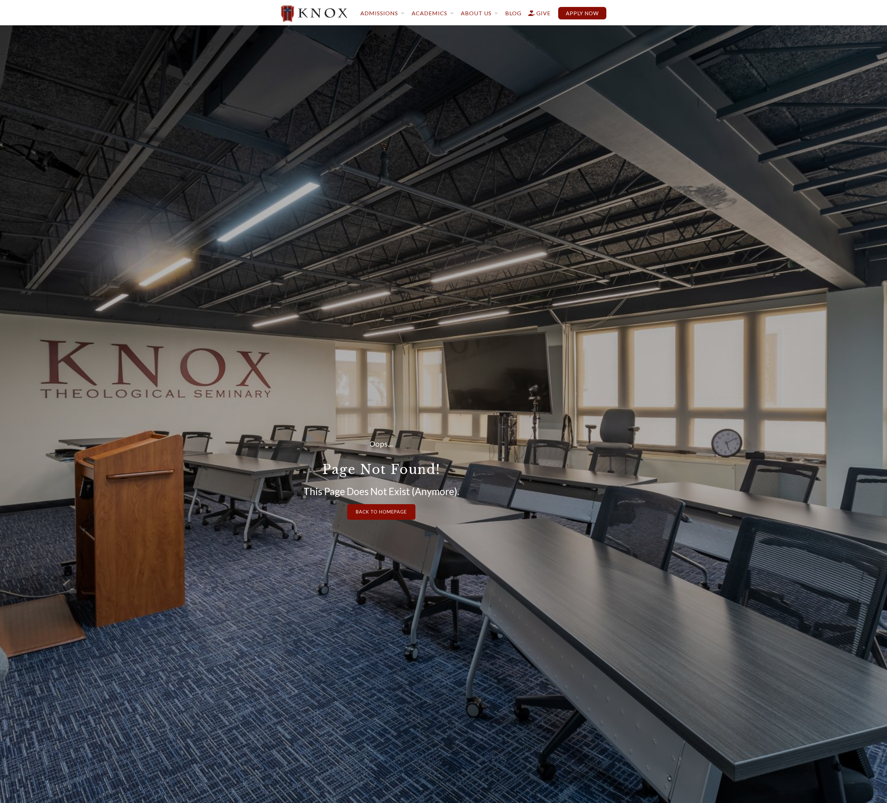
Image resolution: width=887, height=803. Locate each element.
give (539, 13)
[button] (382, 13)
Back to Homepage (381, 512)
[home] (314, 11)
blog (513, 13)
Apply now (582, 13)
